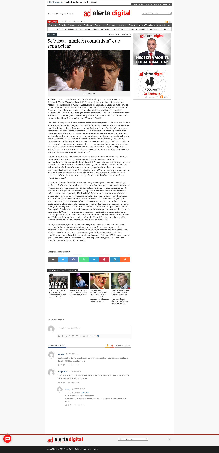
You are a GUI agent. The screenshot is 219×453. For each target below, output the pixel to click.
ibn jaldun (85, 392)
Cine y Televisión (147, 25)
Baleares (88, 29)
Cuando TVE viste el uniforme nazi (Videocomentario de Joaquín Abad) (57, 293)
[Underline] (66, 336)
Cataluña (96, 29)
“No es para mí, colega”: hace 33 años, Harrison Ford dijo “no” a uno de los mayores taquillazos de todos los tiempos (99, 295)
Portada (52, 25)
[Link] (87, 336)
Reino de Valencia (120, 29)
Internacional (74, 25)
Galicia (131, 29)
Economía (100, 25)
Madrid (71, 29)
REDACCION (114, 34)
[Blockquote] (80, 336)
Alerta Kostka (163, 25)
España (62, 25)
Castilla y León (106, 29)
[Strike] (69, 336)
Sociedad (88, 25)
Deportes (111, 25)
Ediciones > (61, 29)
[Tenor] (98, 336)
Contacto (94, 2)
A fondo (122, 25)
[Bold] (59, 336)
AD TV (166, 29)
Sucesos (133, 25)
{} (91, 336)
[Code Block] (84, 336)
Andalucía (79, 29)
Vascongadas (140, 29)
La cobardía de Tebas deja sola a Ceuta (72, 22)
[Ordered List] (73, 336)
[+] (94, 336)
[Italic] (62, 336)
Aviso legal (68, 2)
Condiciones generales (81, 2)
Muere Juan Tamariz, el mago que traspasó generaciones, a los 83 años (78, 293)
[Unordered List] (77, 336)
